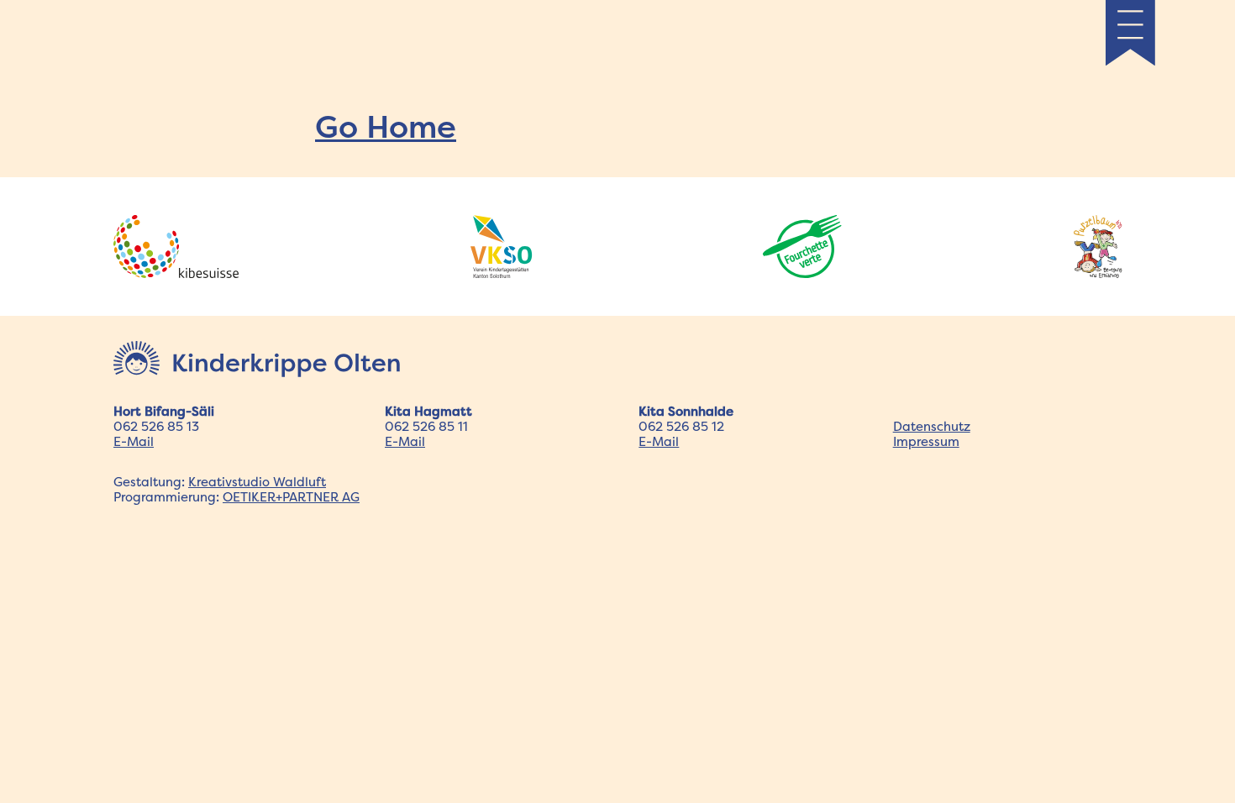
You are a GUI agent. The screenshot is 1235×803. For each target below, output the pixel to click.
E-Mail (133, 441)
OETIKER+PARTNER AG (291, 497)
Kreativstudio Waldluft (257, 482)
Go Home (385, 126)
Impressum (926, 441)
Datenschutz (931, 426)
